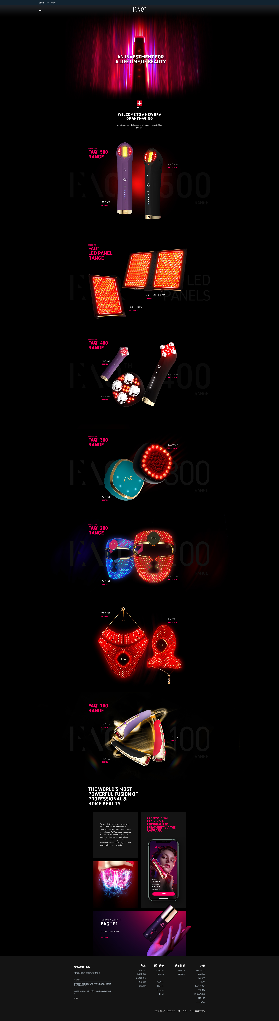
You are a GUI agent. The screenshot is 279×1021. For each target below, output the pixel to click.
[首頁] (139, 9)
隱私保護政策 (199, 994)
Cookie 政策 (200, 1002)
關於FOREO (200, 971)
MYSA (202, 982)
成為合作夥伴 (199, 986)
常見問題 (142, 982)
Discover (104, 205)
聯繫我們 (142, 971)
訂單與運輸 (141, 974)
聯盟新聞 (201, 978)
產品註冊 (181, 971)
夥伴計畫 (201, 974)
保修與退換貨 (141, 978)
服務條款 (108, 991)
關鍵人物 (201, 998)
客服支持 (181, 974)
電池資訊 (142, 986)
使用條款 (201, 990)
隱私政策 (101, 991)
